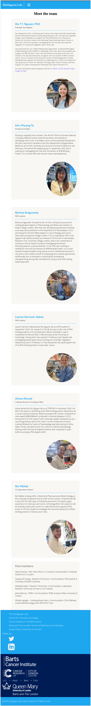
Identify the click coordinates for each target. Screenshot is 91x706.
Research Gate (69, 68)
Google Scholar (20, 71)
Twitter (55, 68)
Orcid (61, 68)
